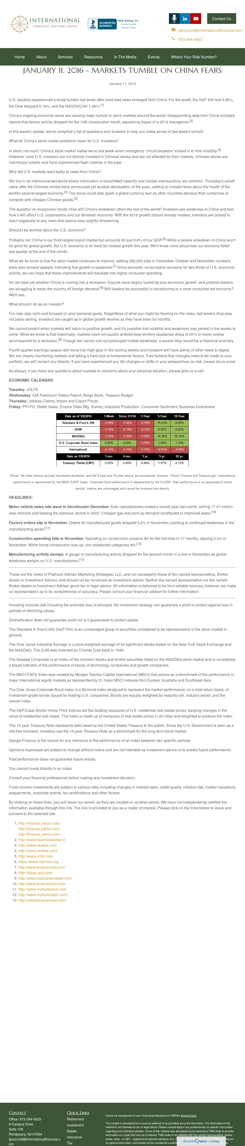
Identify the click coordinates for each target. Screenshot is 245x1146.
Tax (69, 1143)
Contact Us (221, 18)
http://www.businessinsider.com (45, 878)
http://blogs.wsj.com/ (35, 872)
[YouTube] (195, 18)
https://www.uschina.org (38, 861)
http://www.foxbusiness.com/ (42, 900)
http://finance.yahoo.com (39, 823)
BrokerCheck (188, 1115)
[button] (20, 56)
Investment (75, 1125)
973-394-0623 (30, 1119)
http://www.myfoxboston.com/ (42, 894)
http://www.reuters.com (37, 845)
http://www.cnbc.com (35, 856)
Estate (72, 1131)
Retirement (75, 1119)
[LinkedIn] (174, 18)
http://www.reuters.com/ (38, 850)
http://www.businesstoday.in (41, 839)
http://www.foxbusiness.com (41, 867)
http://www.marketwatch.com (42, 889)
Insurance (74, 1137)
